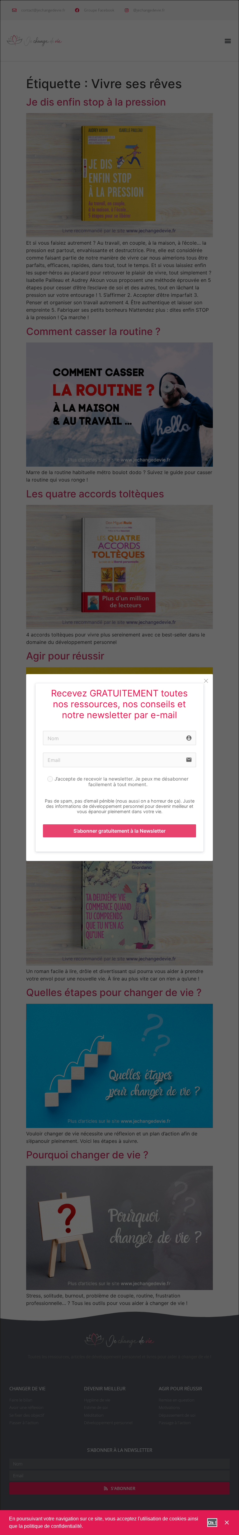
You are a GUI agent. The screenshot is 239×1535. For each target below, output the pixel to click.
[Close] (206, 681)
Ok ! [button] (212, 1522)
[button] (85, 1527)
